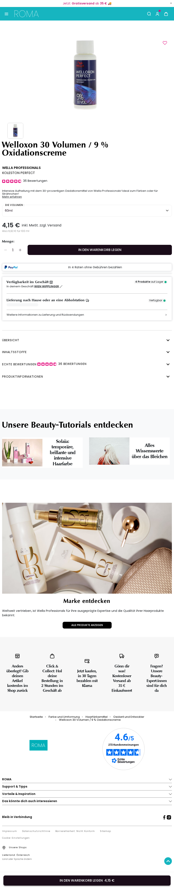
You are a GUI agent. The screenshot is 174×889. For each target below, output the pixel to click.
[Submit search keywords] (149, 14)
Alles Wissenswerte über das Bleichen (149, 451)
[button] (157, 14)
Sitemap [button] (105, 831)
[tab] (86, 340)
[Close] (171, 3)
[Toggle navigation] (6, 13)
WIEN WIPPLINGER (46, 286)
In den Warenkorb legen (99, 249)
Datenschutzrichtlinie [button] (36, 831)
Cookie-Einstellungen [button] (16, 838)
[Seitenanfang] (168, 861)
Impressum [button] (9, 831)
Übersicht (10, 340)
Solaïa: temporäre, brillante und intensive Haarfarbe (63, 453)
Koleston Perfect (18, 172)
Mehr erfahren (12, 196)
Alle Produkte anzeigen (87, 625)
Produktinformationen (22, 376)
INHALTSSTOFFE (14, 352)
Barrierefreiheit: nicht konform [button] (75, 831)
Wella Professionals (21, 167)
